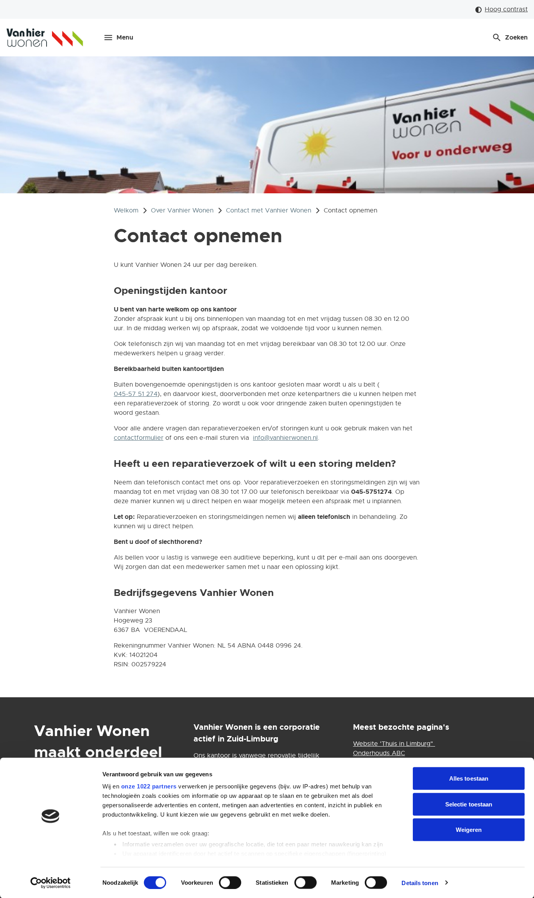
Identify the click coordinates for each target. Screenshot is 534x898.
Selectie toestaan (469, 804)
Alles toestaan (468, 778)
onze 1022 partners (149, 786)
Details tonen (419, 882)
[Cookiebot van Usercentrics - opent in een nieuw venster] (50, 883)
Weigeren (469, 829)
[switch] (230, 882)
